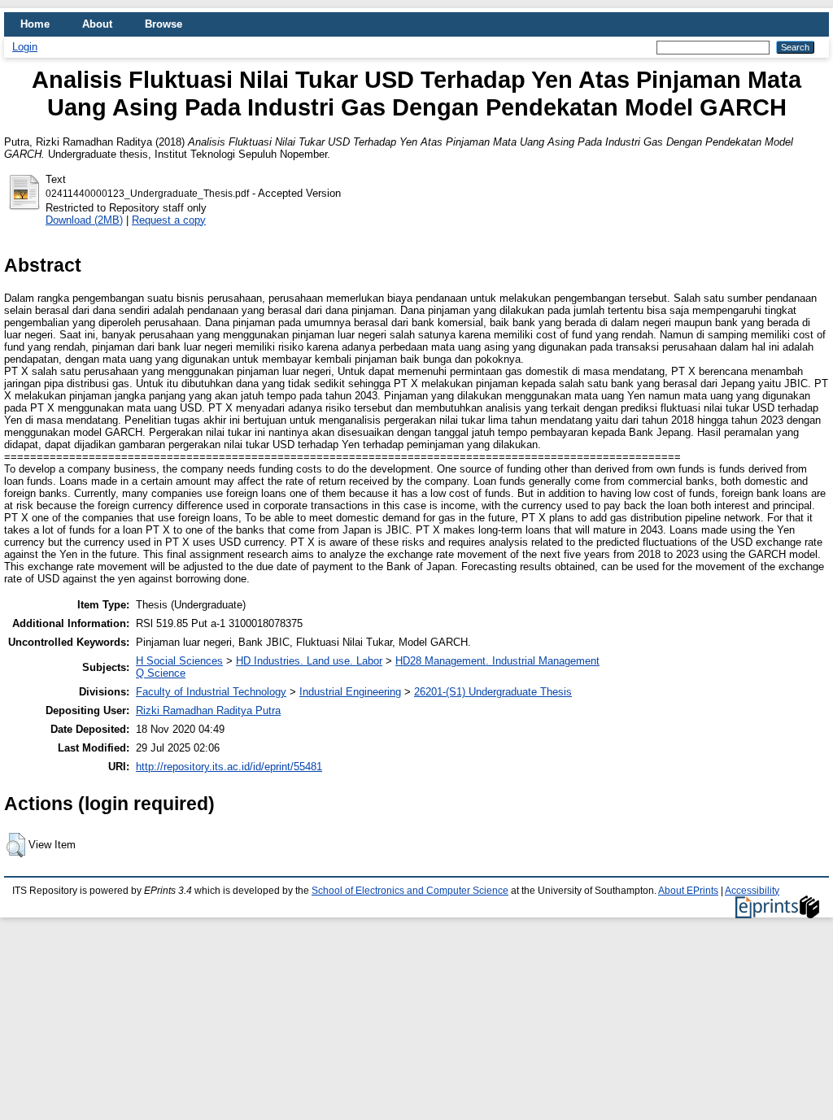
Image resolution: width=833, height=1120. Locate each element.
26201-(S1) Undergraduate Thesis (493, 692)
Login (24, 47)
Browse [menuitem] (163, 24)
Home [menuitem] (35, 24)
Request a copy (169, 220)
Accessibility (752, 891)
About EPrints (688, 891)
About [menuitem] (97, 24)
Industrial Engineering (350, 692)
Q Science (160, 673)
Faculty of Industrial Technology (211, 692)
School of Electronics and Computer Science (410, 891)
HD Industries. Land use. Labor (309, 661)
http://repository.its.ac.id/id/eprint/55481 (229, 766)
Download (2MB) (84, 220)
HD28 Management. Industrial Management (497, 661)
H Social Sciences (179, 661)
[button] (16, 845)
